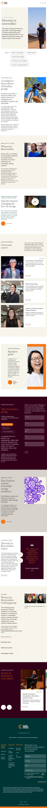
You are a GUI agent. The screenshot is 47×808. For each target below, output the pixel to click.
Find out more (28, 275)
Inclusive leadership (7, 424)
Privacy (25, 801)
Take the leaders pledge (18, 56)
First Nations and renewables (19, 60)
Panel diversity (6, 428)
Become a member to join (6, 636)
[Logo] (23, 726)
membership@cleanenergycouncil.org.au (11, 630)
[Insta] (19, 733)
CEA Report (11, 748)
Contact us (3, 751)
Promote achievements (8, 431)
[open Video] (35, 201)
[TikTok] (28, 733)
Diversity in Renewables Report (20, 65)
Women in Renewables (17, 52)
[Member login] (43, 3)
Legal (21, 801)
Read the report (4, 575)
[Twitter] (23, 732)
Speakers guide (31, 52)
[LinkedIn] (21, 733)
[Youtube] (26, 733)
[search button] (40, 3)
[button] (20, 554)
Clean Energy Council (23, 804)
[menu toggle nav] (45, 3)
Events (17, 752)
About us (3, 754)
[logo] (4, 2)
